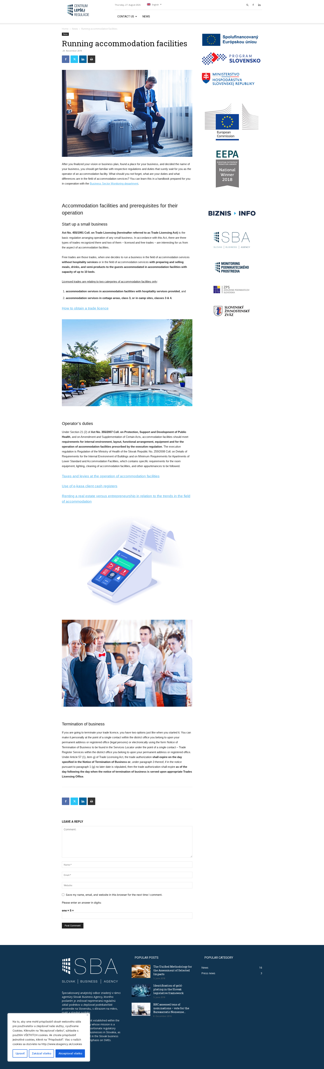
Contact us (125, 16)
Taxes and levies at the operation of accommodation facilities (111, 476)
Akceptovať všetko (70, 1053)
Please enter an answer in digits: (81, 902)
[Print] (91, 59)
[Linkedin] (259, 4)
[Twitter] (74, 59)
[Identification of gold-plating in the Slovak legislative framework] (141, 990)
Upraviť (20, 1053)
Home (65, 28)
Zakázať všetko (41, 1053)
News (146, 16)
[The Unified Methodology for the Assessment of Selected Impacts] (141, 971)
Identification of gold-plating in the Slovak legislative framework (168, 989)
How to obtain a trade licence (85, 308)
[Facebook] (253, 4)
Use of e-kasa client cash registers (89, 486)
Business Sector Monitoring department (114, 183)
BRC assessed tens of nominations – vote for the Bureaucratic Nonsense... (171, 1008)
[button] (247, 4)
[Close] (87, 1015)
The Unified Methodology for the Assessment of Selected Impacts (172, 970)
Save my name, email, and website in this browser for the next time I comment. (114, 894)
